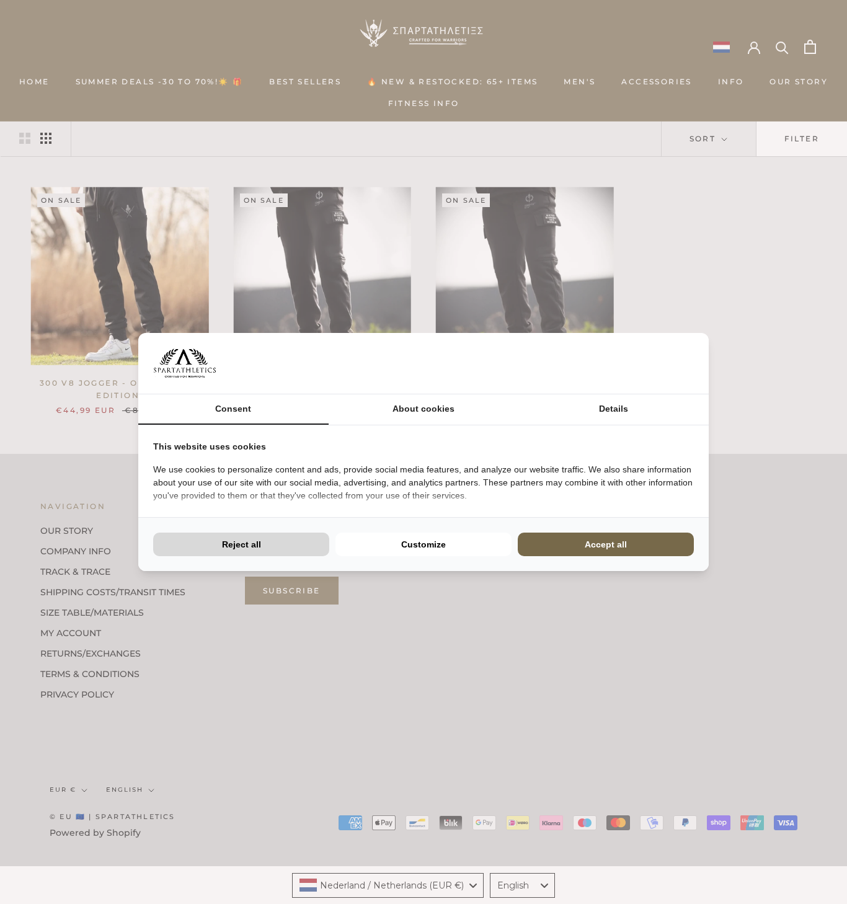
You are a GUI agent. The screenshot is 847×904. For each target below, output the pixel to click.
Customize (423, 544)
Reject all (241, 544)
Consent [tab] (233, 409)
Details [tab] (613, 409)
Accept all (606, 544)
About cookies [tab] (423, 409)
